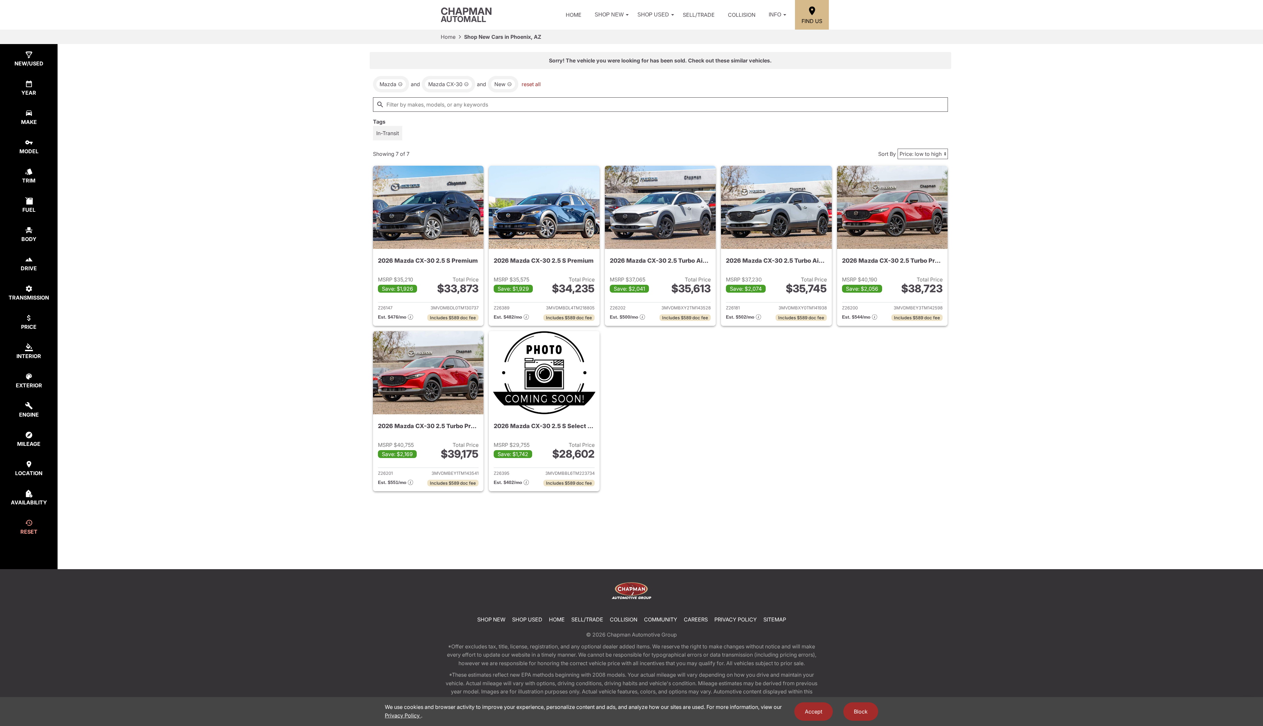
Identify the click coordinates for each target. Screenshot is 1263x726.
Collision (741, 15)
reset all (531, 84)
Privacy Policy (735, 619)
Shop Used (653, 14)
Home (574, 15)
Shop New (609, 14)
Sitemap (774, 619)
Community (660, 619)
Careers (696, 619)
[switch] (387, 133)
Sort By (887, 154)
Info (775, 14)
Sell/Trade (699, 15)
